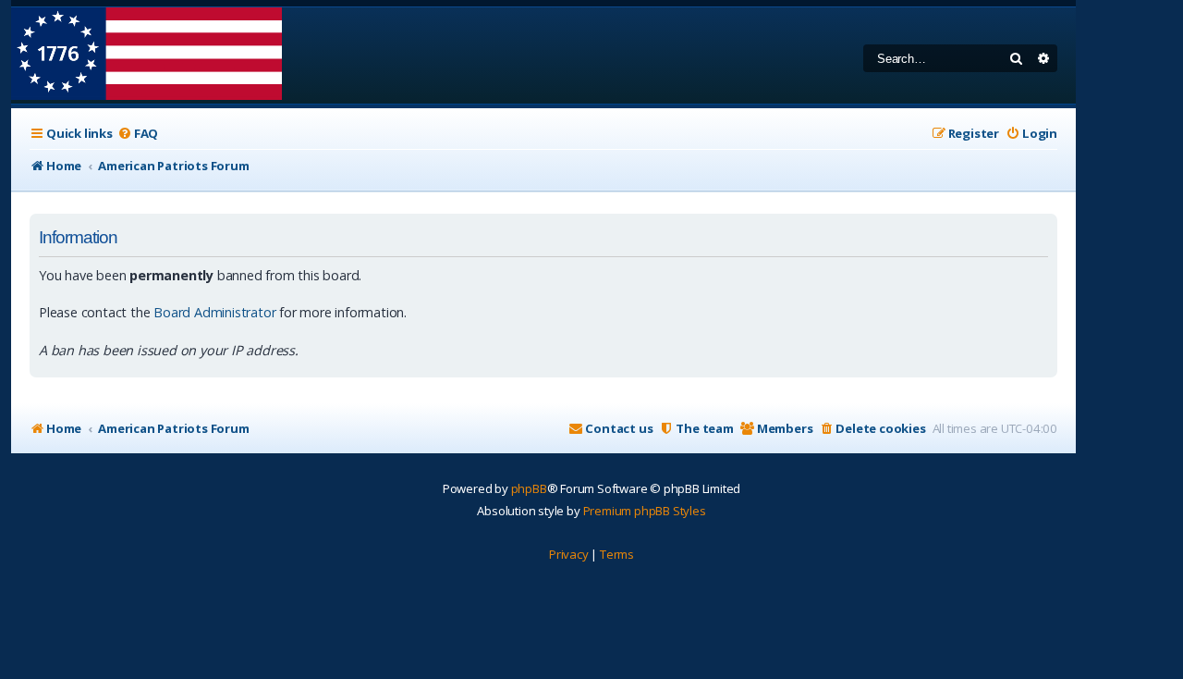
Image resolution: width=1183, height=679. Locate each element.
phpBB (529, 488)
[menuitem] (137, 133)
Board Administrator (214, 312)
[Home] (146, 55)
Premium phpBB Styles (644, 510)
